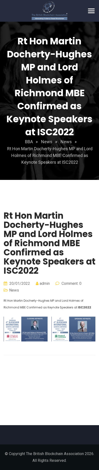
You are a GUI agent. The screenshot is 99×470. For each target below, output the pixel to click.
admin (45, 283)
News (14, 290)
